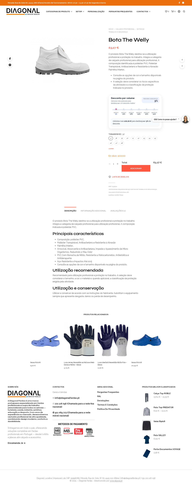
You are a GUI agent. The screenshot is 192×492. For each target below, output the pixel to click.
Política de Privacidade (108, 409)
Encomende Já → (16, 443)
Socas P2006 (136, 362)
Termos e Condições (107, 405)
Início (111, 29)
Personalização (96, 12)
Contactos (142, 12)
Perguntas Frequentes (120, 12)
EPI (128, 192)
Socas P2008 (35, 362)
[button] (167, 11)
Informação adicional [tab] (93, 211)
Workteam (118, 195)
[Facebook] (9, 58)
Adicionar (136, 168)
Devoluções (103, 400)
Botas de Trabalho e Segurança (144, 189)
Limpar (111, 148)
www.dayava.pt (116, 481)
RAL (99, 396)
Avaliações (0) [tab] (118, 211)
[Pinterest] (9, 64)
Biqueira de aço (124, 189)
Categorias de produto (58, 12)
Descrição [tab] (70, 211)
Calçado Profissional (125, 29)
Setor (79, 12)
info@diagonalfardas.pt (67, 398)
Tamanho (117, 134)
